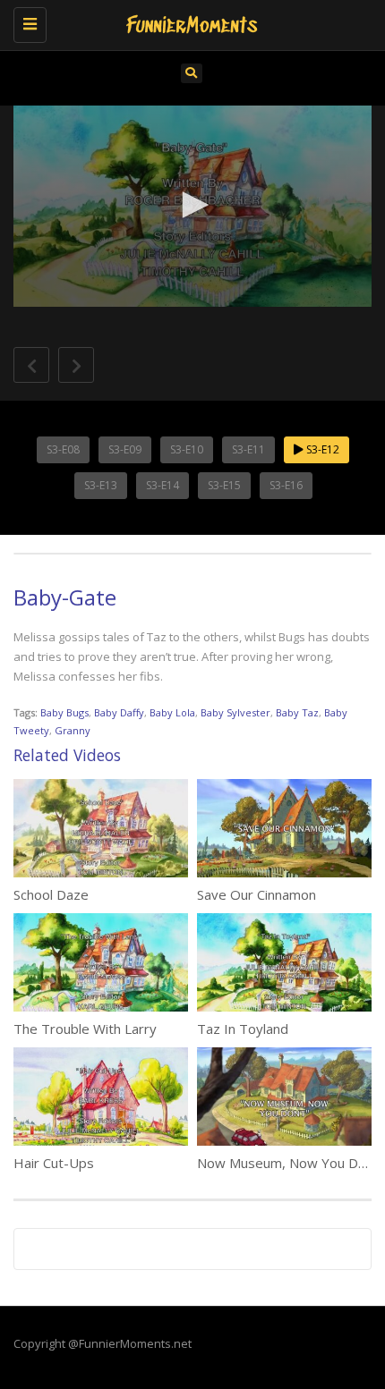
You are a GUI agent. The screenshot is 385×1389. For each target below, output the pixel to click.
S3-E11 (248, 449)
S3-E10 (186, 449)
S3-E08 (63, 449)
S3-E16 (286, 485)
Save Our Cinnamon (256, 894)
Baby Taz (297, 712)
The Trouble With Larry (85, 1029)
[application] (192, 206)
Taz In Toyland (242, 1029)
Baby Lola (172, 712)
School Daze (51, 894)
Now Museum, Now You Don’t (289, 1163)
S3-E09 (124, 449)
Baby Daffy (119, 712)
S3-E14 (162, 485)
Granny (72, 730)
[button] (192, 204)
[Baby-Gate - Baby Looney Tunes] (188, 22)
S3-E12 (321, 449)
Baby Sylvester (235, 712)
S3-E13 (100, 485)
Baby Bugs (64, 712)
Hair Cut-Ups (53, 1163)
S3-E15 (224, 485)
